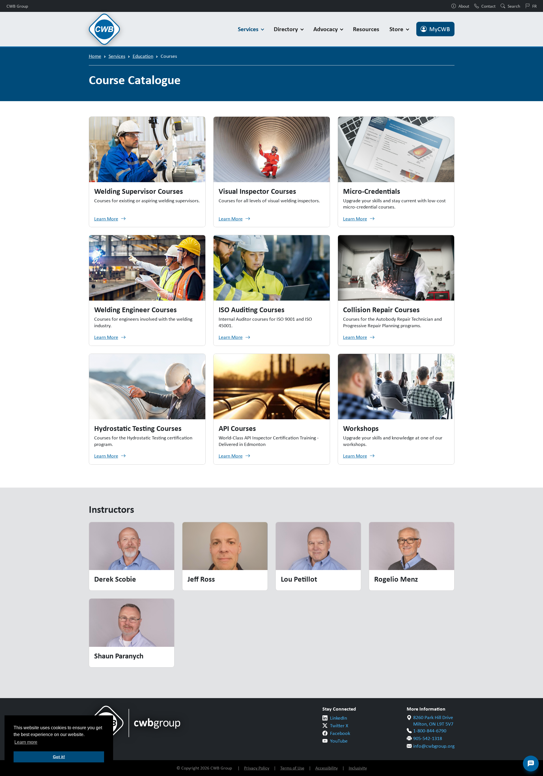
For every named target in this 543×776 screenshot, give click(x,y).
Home (95, 56)
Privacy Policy (256, 768)
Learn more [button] (25, 742)
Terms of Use (292, 768)
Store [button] (397, 29)
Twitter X (339, 725)
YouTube (339, 740)
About (463, 6)
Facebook (340, 733)
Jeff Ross (201, 579)
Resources (366, 29)
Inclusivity (358, 768)
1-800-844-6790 (429, 730)
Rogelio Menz (396, 579)
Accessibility (326, 768)
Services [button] (249, 29)
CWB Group (17, 6)
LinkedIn (338, 718)
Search (514, 6)
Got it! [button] (59, 756)
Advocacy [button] (326, 29)
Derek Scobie (115, 579)
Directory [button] (286, 29)
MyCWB (439, 29)
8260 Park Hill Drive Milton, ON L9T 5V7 (433, 720)
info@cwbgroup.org (433, 746)
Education (143, 56)
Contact (488, 6)
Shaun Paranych (118, 655)
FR (534, 6)
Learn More (106, 218)
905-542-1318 (427, 738)
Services (117, 56)
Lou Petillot (299, 579)
